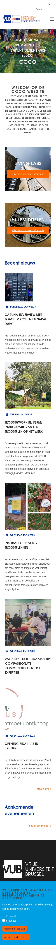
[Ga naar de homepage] (21, 19)
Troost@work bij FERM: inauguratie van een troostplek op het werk (24, 427)
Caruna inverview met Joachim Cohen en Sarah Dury (26, 319)
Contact (40, 9)
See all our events (39, 825)
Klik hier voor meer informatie (28, 174)
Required (11, 916)
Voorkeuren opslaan (14, 928)
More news (43, 788)
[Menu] (52, 19)
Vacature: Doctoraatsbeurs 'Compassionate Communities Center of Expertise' (28, 665)
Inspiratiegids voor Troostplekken (21, 545)
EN (48, 4)
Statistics (11, 920)
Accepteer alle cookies (16, 937)
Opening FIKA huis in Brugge (21, 745)
